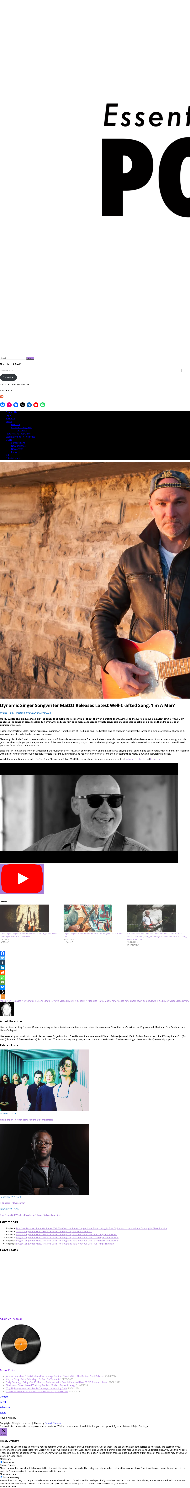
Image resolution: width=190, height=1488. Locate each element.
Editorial (15, 424)
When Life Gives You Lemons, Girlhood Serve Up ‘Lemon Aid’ (37, 1391)
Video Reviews (67, 1000)
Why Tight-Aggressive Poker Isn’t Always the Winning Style (36, 1388)
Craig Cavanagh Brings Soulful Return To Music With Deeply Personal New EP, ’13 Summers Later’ (57, 1382)
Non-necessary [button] (8, 1474)
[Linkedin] (2, 967)
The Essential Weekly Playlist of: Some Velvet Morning (30, 1215)
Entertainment (13, 458)
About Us (10, 418)
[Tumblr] (2, 962)
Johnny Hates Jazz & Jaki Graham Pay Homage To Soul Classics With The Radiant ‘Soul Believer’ (55, 1376)
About (3, 1412)
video (173, 1000)
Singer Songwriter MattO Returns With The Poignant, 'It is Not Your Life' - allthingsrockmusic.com (67, 1240)
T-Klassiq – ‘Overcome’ (12, 1202)
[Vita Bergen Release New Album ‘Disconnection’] (44, 1110)
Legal (8, 415)
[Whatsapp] (2, 977)
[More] (3, 996)
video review (182, 1000)
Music (9, 439)
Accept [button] (128, 1426)
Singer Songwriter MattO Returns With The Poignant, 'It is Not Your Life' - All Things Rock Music (66, 1234)
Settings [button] (143, 1426)
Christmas (22, 430)
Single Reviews (51, 1000)
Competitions (18, 442)
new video (141, 1000)
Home (9, 421)
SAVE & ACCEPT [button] (8, 1486)
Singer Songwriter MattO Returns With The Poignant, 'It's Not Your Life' (54, 1231)
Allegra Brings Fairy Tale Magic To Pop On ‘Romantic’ (33, 1379)
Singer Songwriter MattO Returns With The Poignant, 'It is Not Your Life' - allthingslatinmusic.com (67, 1237)
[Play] (22, 879)
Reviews (39, 1000)
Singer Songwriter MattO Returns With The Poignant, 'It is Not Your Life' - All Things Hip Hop (65, 1243)
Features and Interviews (18, 433)
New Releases (18, 445)
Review (151, 1000)
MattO (107, 1000)
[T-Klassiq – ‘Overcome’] (44, 1193)
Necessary (8, 1462)
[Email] (2, 982)
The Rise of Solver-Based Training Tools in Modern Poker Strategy (41, 1385)
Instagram (155, 759)
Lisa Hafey (8, 712)
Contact (4, 1396)
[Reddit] (2, 972)
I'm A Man (87, 1000)
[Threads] (2, 992)
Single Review (162, 1000)
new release (118, 1000)
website (129, 759)
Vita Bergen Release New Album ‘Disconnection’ (26, 1119)
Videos (9, 455)
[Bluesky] (2, 987)
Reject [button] (135, 1426)
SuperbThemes (53, 1423)
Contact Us (11, 412)
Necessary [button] (5, 1458)
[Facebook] (2, 953)
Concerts (15, 452)
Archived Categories (21, 427)
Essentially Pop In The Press (20, 436)
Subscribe (8, 377)
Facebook (140, 759)
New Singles (28, 1000)
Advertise (5, 1407)
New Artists (17, 448)
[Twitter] (2, 958)
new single (130, 1000)
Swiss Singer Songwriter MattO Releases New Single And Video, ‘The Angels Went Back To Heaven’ (28, 935)
